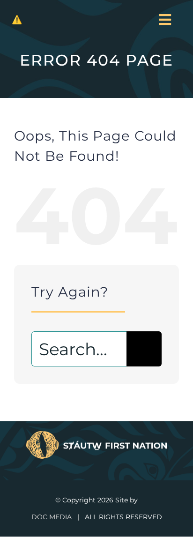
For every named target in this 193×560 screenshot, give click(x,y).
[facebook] (88, 463)
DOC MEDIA (51, 517)
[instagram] (104, 463)
